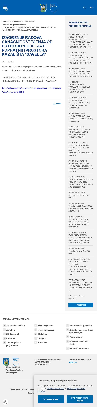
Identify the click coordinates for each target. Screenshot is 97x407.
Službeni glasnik (45, 325)
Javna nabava (29, 21)
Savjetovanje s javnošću (80, 325)
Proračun (10, 338)
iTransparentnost (46, 330)
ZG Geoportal (12, 334)
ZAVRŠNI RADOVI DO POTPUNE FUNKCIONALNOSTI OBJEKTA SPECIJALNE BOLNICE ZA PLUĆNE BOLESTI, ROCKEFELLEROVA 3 (80, 182)
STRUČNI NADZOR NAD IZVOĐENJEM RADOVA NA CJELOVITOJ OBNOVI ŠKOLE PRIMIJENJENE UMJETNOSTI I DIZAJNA (80, 166)
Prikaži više (81, 305)
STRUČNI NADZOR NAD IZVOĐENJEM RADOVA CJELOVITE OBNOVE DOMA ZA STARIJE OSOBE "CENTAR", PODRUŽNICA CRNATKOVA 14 (80, 58)
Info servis (17, 21)
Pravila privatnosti (55, 388)
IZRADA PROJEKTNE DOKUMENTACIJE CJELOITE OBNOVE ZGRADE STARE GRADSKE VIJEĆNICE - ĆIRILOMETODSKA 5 (79, 132)
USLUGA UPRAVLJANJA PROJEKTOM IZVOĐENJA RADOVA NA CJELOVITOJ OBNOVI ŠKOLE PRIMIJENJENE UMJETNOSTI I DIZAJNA (80, 149)
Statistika (42, 334)
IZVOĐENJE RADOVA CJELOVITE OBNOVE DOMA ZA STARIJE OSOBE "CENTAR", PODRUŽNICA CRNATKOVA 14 (80, 72)
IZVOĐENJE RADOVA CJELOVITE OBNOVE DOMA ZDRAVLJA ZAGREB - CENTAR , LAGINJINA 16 (80, 117)
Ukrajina (42, 338)
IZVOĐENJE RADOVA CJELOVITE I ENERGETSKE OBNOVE (79, 195)
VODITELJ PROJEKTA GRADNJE (77, 297)
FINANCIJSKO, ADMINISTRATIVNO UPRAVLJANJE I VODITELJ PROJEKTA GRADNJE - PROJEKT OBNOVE (79, 87)
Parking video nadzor (79, 348)
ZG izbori (10, 330)
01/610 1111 (73, 362)
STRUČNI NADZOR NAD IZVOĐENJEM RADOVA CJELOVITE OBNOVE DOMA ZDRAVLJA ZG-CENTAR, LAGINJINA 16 (79, 103)
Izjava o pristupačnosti (19, 389)
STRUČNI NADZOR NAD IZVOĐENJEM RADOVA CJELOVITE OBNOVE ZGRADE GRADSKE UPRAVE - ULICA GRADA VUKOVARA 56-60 (80, 238)
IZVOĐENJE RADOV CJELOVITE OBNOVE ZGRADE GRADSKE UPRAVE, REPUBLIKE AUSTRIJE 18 (80, 207)
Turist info (42, 343)
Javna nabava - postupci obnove (14, 25)
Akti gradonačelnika (15, 325)
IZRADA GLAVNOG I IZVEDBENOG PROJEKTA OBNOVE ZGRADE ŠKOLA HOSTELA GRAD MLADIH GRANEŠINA (78, 222)
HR (91, 8)
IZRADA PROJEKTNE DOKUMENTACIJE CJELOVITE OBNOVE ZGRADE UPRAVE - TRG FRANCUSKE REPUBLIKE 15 (80, 285)
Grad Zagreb (6, 21)
